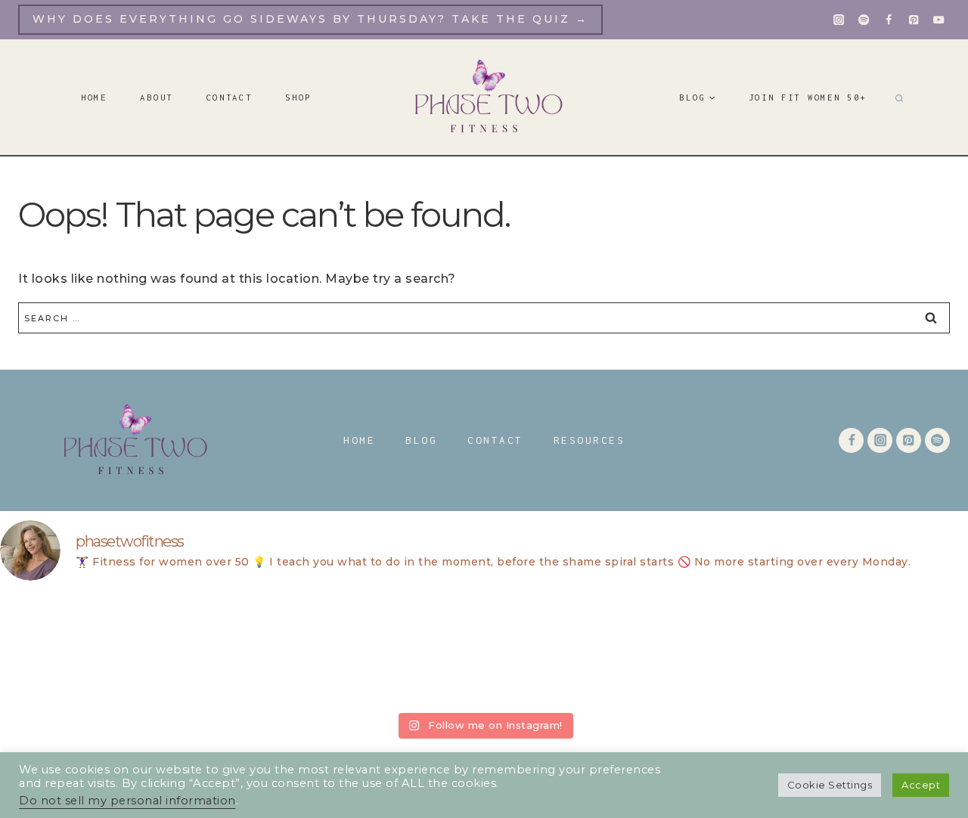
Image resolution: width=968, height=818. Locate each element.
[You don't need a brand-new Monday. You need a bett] (484, 649)
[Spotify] (864, 20)
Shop (298, 97)
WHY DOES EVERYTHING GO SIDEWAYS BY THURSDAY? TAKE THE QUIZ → (310, 19)
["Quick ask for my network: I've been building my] (877, 649)
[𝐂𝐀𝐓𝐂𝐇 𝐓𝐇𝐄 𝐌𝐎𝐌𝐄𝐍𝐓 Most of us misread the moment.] (91, 649)
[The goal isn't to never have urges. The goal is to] (680, 649)
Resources (589, 440)
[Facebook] (889, 20)
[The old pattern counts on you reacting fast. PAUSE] (287, 649)
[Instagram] (839, 20)
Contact (229, 97)
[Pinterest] (914, 20)
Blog (421, 440)
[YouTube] (939, 20)
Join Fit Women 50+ (808, 97)
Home (94, 97)
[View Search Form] (897, 97)
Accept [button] (920, 785)
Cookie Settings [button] (830, 785)
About (156, 97)
